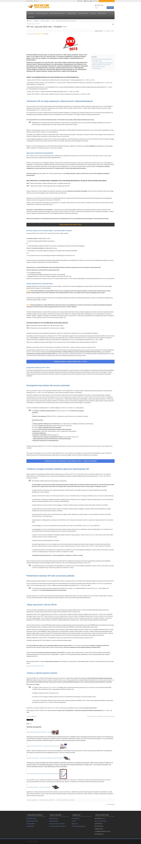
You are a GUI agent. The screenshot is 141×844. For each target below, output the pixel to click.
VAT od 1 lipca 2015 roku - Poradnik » (66, 800)
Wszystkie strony (97, 68)
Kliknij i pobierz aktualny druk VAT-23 (35, 665)
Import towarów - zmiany (99, 66)
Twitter (87, 1)
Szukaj (110, 7)
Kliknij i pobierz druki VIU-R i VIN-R (70, 224)
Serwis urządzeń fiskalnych (78, 826)
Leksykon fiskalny (53, 818)
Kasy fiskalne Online (31, 818)
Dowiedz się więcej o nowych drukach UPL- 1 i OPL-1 (70, 361)
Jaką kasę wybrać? (54, 821)
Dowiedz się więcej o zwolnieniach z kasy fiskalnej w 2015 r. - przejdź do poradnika (70, 461)
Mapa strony (75, 823)
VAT (31, 723)
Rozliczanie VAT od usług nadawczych (102, 59)
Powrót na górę (111, 804)
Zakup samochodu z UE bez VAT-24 (101, 64)
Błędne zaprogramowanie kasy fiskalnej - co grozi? (39, 732)
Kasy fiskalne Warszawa (100, 821)
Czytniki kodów (30, 826)
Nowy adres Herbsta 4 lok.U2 (106, 1)
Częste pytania (75, 818)
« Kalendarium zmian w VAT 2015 (47, 800)
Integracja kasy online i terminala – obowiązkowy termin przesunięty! (43, 746)
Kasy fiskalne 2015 (97, 61)
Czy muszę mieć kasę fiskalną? (57, 823)
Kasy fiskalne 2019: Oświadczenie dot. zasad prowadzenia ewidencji (43, 773)
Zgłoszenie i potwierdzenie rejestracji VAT (103, 62)
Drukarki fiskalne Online (32, 821)
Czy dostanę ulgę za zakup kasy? (57, 826)
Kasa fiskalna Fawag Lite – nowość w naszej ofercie (39, 787)
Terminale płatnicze (31, 823)
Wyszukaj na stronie (99, 5)
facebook (81, 1)
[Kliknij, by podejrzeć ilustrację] (70, 43)
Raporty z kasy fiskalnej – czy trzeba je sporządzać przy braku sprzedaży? (45, 758)
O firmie (74, 821)
